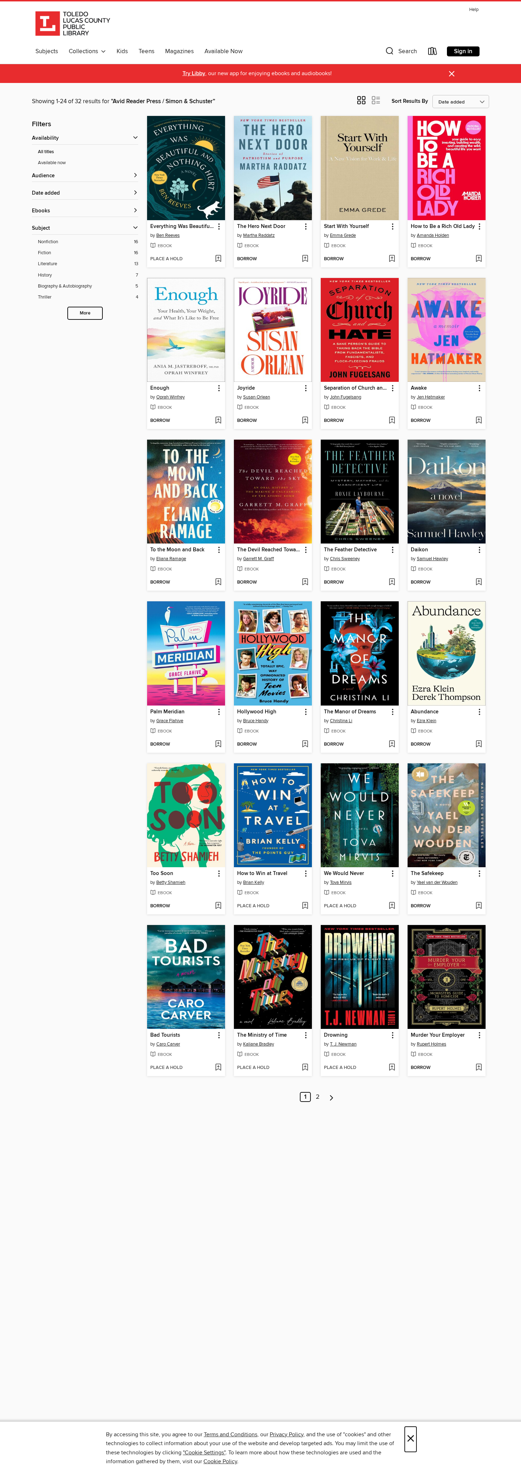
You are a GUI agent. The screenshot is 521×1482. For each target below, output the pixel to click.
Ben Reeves (168, 235)
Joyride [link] (246, 388)
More (85, 313)
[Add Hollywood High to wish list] (305, 744)
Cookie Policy (220, 1461)
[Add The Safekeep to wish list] (478, 906)
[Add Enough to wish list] (218, 420)
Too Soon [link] (161, 873)
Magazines (179, 51)
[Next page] (331, 1097)
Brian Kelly (253, 882)
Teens (147, 51)
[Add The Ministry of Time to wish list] (305, 1067)
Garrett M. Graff (258, 559)
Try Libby (194, 73)
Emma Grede (343, 235)
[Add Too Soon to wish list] (218, 906)
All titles (46, 152)
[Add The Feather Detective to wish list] (391, 582)
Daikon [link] (419, 550)
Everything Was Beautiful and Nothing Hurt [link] (182, 226)
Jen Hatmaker (431, 397)
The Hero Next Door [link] (261, 226)
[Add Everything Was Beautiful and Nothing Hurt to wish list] (218, 259)
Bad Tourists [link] (165, 1035)
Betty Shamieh (170, 882)
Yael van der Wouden (437, 882)
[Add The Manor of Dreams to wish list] (391, 744)
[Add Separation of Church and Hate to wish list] (391, 420)
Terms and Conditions (230, 1434)
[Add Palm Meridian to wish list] (218, 744)
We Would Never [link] (344, 873)
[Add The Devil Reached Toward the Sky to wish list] (305, 582)
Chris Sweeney (345, 559)
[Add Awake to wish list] (478, 420)
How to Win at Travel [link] (262, 873)
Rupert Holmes (431, 1044)
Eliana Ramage (171, 559)
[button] (400, 53)
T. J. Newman (343, 1044)
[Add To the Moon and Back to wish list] (218, 582)
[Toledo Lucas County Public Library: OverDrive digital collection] (73, 24)
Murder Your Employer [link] (438, 1035)
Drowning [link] (336, 1035)
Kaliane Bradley (258, 1044)
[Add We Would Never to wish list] (391, 906)
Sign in (463, 51)
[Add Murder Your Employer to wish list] (478, 1067)
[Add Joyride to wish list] (305, 420)
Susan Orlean (256, 397)
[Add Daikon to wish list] (478, 582)
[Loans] (432, 53)
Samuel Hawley (432, 559)
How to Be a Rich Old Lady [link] (443, 226)
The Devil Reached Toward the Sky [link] (269, 550)
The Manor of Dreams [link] (350, 712)
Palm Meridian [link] (167, 712)
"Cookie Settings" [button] (204, 1452)
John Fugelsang (345, 397)
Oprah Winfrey (170, 397)
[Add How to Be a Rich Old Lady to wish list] (478, 259)
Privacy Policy (286, 1434)
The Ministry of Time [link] (262, 1035)
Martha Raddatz (259, 235)
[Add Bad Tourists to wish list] (218, 1067)
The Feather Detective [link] (350, 550)
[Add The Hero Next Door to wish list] (305, 259)
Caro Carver (168, 1044)
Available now (52, 163)
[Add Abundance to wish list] (478, 744)
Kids (122, 51)
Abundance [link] (424, 712)
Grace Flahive (169, 721)
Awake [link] (419, 388)
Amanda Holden (433, 235)
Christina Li (341, 721)
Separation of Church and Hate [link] (356, 388)
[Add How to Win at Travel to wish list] (305, 906)
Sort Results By (410, 101)
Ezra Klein (426, 721)
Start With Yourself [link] (346, 226)
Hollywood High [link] (256, 712)
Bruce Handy (255, 721)
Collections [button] (85, 51)
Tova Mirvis (341, 882)
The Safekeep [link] (427, 873)
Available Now (223, 51)
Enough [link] (159, 388)
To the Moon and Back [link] (177, 550)
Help (473, 9)
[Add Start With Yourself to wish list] (391, 259)
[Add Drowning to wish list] (391, 1067)
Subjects (46, 51)
